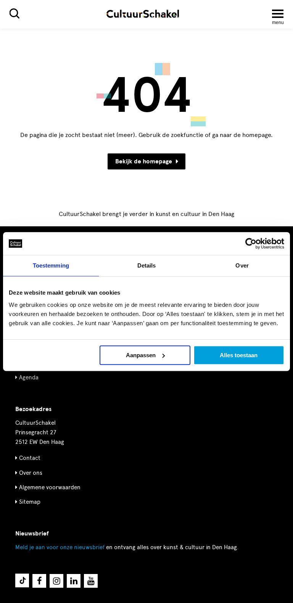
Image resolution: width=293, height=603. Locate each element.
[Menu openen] (277, 14)
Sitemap (29, 501)
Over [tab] (241, 265)
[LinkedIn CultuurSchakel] (73, 581)
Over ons (30, 472)
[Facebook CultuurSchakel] (39, 581)
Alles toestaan (239, 355)
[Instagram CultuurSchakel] (56, 581)
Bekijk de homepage (143, 161)
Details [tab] (146, 265)
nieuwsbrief (60, 547)
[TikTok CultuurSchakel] (22, 580)
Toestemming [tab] (51, 265)
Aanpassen (141, 355)
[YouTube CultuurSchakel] (91, 581)
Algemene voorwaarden (49, 487)
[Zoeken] (14, 13)
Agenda (29, 377)
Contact (29, 458)
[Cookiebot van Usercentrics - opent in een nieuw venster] (250, 243)
